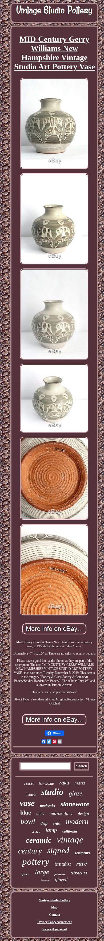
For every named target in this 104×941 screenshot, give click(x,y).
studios (36, 832)
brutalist (63, 864)
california (69, 831)
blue (25, 812)
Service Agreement (54, 929)
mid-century (61, 813)
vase (27, 803)
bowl (28, 821)
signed (58, 850)
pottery (35, 861)
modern (77, 822)
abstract (79, 872)
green (26, 874)
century (30, 850)
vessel (28, 783)
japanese (59, 874)
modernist (47, 806)
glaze (75, 793)
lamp (51, 830)
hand (31, 794)
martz (79, 783)
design (83, 814)
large (42, 871)
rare (81, 863)
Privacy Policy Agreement (54, 922)
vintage (70, 839)
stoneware (75, 804)
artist (57, 824)
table (40, 813)
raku (64, 783)
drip (44, 823)
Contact (54, 915)
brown (45, 880)
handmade (46, 784)
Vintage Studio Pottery (54, 900)
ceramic (38, 840)
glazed (61, 879)
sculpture (83, 853)
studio (52, 792)
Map (54, 907)
